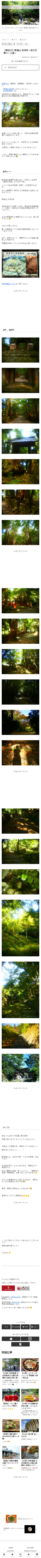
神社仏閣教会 (8, 44)
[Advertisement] (20, 307)
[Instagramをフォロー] (30, 1339)
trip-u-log (15, 1302)
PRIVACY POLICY (30, 1551)
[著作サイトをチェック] (11, 1339)
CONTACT (10, 1551)
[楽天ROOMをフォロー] (20, 1344)
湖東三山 (5, 84)
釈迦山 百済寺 (8, 89)
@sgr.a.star (15, 1297)
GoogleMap (8, 91)
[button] (34, 1326)
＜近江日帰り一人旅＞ (22, 44)
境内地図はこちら (9, 284)
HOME (10, 1548)
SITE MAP (30, 1548)
